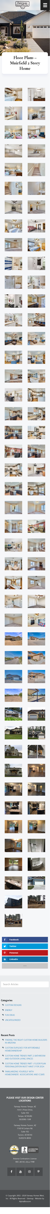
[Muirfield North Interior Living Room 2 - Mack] (36, 338)
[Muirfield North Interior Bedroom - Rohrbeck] (36, 601)
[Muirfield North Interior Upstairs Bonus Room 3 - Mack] (36, 113)
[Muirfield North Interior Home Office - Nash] (13, 526)
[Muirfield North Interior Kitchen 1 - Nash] (36, 451)
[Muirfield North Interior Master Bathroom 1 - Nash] (13, 282)
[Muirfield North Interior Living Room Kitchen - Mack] (36, 319)
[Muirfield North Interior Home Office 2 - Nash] (13, 507)
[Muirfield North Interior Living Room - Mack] (36, 357)
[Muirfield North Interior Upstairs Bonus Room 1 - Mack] (36, 132)
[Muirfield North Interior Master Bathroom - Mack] (13, 319)
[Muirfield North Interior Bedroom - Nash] (13, 620)
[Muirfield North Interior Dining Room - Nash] (36, 563)
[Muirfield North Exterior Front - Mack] (36, 676)
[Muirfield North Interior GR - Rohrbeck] (13, 545)
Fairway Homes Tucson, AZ (25, 1125)
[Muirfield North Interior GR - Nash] (36, 545)
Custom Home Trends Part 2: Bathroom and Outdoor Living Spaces (25, 1057)
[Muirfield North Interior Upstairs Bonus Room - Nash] (36, 150)
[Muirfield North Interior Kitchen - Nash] (13, 488)
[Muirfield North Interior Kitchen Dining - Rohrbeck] (13, 394)
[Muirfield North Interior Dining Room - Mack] (13, 582)
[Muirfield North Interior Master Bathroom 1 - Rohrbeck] (36, 263)
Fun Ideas (10, 1015)
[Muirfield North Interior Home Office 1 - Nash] (36, 507)
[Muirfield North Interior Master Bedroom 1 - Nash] (36, 207)
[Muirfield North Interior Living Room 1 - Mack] (13, 357)
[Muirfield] (13, 732)
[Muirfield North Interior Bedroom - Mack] (36, 620)
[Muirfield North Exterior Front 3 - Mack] (36, 638)
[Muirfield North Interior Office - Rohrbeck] (13, 207)
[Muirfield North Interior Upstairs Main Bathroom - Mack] (13, 113)
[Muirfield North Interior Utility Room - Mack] (13, 94)
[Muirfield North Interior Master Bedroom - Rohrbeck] (36, 226)
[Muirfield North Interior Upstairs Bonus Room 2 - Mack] (13, 132)
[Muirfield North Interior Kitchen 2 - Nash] (13, 432)
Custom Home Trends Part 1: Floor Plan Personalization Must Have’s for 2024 (25, 1065)
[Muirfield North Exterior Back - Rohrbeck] (13, 695)
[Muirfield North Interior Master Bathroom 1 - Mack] (36, 282)
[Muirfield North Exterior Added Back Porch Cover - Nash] (36, 695)
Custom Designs (13, 1005)
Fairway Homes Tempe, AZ (25, 1106)
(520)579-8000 (25, 1138)
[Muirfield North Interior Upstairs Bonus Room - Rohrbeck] (13, 150)
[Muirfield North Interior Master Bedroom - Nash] (13, 244)
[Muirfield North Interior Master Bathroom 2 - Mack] (13, 263)
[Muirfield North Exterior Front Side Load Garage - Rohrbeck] (13, 638)
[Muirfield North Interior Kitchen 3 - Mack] (36, 413)
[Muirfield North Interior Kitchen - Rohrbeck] (36, 469)
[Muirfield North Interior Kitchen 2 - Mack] (36, 432)
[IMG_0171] (13, 714)
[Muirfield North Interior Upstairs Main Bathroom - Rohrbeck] (36, 94)
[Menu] (45, 5)
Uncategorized (12, 1020)
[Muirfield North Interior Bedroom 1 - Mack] (13, 601)
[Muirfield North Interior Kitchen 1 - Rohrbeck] (13, 451)
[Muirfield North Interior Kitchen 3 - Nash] (13, 413)
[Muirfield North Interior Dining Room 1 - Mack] (13, 563)
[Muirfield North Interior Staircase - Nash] (36, 169)
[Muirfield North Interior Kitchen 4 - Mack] (36, 394)
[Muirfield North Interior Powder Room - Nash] (36, 188)
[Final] (36, 732)
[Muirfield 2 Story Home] (13, 751)
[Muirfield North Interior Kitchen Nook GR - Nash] (13, 376)
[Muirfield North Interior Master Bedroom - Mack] (36, 244)
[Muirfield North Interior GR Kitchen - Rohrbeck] (36, 526)
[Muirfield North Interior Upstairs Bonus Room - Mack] (13, 169)
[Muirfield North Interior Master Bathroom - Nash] (36, 300)
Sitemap (30, 1198)
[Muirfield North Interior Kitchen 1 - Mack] (13, 469)
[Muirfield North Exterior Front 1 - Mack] (36, 657)
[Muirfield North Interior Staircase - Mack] (13, 188)
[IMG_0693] (36, 714)
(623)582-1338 (25, 1119)
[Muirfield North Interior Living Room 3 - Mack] (13, 338)
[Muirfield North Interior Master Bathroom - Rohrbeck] (13, 300)
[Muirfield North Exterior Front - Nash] (13, 676)
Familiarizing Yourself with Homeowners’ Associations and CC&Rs (25, 1073)
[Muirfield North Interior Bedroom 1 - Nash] (36, 582)
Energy (8, 1010)
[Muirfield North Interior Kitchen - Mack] (36, 488)
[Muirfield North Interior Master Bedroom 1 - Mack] (13, 226)
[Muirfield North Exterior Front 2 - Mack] (13, 657)
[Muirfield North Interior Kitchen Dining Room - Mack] (36, 376)
